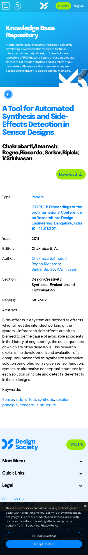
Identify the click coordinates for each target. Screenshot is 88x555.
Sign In (79, 6)
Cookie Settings (45, 536)
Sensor (8, 399)
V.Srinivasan (67, 269)
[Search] (17, 5)
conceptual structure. (38, 404)
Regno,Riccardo (46, 263)
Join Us (63, 6)
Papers (38, 196)
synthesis (46, 399)
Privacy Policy (49, 525)
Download (68, 174)
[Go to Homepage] (44, 5)
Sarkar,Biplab (43, 269)
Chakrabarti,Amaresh (50, 258)
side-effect (26, 399)
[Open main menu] (5, 5)
